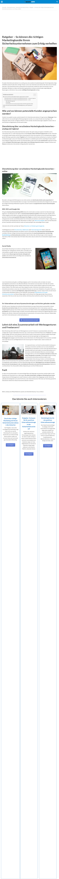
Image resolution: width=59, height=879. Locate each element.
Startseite (4, 7)
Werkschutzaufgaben (40, 220)
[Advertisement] (29, 22)
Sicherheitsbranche (11, 7)
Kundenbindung (6, 235)
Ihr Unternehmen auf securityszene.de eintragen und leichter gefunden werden (19, 103)
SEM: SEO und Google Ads (10, 101)
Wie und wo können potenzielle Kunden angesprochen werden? (16, 96)
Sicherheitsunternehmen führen (22, 7)
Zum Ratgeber (10, 444)
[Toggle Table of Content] (34, 95)
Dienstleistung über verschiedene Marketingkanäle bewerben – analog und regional (20, 98)
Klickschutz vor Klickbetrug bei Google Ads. (34, 226)
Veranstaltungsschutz (36, 229)
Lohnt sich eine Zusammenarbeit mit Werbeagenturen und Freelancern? (17, 105)
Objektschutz (25, 229)
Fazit (4, 106)
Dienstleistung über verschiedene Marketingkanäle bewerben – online (17, 99)
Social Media (8, 102)
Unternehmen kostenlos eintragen (30, 320)
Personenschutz (18, 229)
